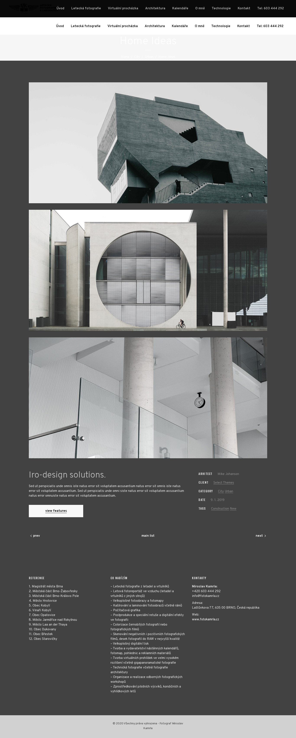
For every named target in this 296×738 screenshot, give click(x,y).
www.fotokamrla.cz (205, 620)
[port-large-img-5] (148, 270)
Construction (220, 509)
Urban (149, 57)
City (137, 57)
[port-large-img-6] (148, 397)
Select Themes (223, 483)
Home (125, 57)
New (233, 509)
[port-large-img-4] (148, 142)
